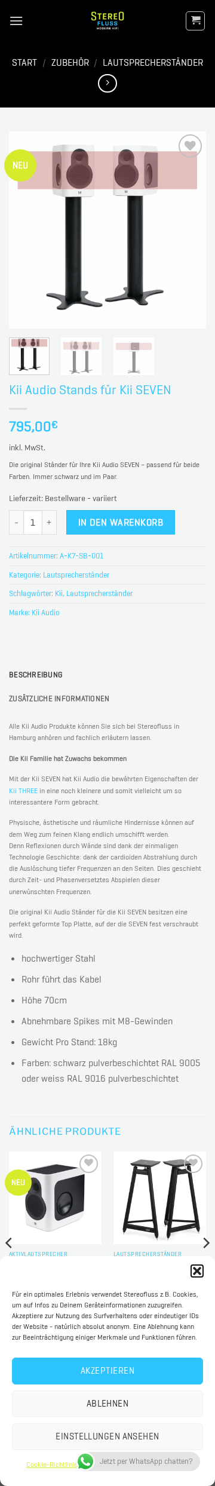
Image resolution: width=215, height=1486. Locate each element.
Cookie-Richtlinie (52, 1464)
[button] (197, 1271)
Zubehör (70, 62)
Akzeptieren (107, 1371)
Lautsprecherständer (153, 62)
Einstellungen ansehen (107, 1436)
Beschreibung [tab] (35, 675)
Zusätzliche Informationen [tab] (59, 698)
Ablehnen (108, 1404)
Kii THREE (23, 791)
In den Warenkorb (120, 522)
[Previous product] (107, 83)
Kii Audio (46, 612)
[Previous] (28, 230)
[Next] (187, 230)
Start (24, 62)
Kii (59, 593)
